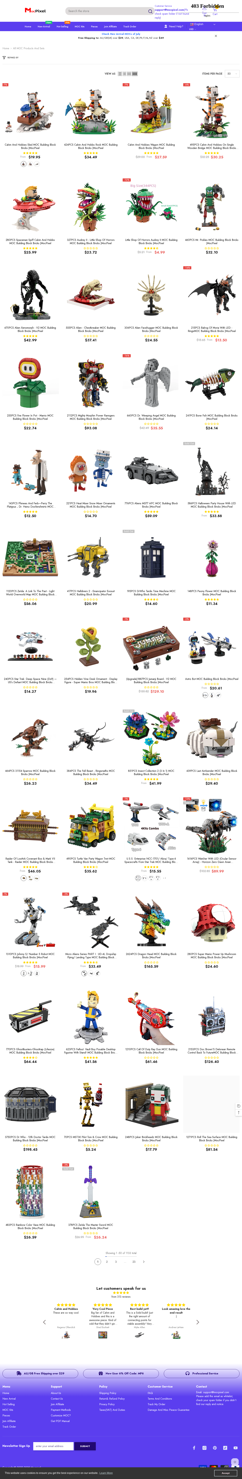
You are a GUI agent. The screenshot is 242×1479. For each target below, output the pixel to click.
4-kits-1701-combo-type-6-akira (138, 878)
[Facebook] (194, 1448)
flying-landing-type (84, 973)
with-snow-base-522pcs (24, 164)
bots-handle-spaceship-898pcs (205, 695)
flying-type (97, 973)
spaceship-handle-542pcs (218, 695)
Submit (85, 1446)
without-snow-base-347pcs (30, 164)
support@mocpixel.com (169, 10)
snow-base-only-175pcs (37, 164)
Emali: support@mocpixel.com (212, 1392)
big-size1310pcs (24, 973)
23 (134, 1262)
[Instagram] (204, 1448)
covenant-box (24, 878)
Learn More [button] (106, 1473)
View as (110, 74)
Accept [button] (226, 1473)
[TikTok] (225, 1448)
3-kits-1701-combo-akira (158, 878)
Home (5, 48)
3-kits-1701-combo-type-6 (151, 878)
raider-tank (37, 878)
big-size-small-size (30, 973)
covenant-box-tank (30, 878)
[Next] (144, 1262)
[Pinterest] (215, 1448)
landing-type (91, 973)
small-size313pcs (37, 973)
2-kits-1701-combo (145, 878)
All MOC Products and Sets (28, 48)
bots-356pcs (212, 695)
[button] (120, 74)
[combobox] (105, 11)
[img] (121, 1293)
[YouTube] (236, 1448)
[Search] (110, 11)
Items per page (212, 74)
